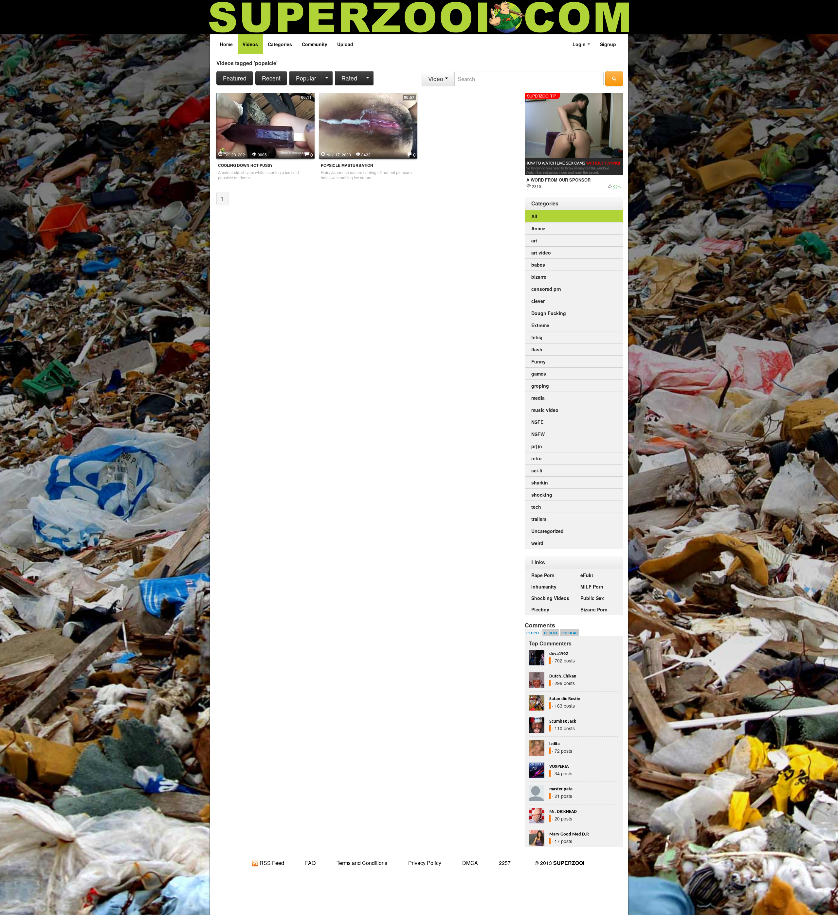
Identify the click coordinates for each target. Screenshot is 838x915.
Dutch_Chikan (562, 676)
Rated (349, 78)
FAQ (310, 863)
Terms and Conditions (362, 863)
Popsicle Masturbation (347, 165)
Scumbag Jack (562, 721)
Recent (271, 78)
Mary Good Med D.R (569, 834)
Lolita (554, 744)
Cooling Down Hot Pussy (245, 165)
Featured (234, 78)
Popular (306, 78)
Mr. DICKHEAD (563, 811)
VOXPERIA (559, 766)
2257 (505, 863)
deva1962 (558, 653)
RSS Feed (271, 863)
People (533, 633)
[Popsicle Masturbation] (368, 125)
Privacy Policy (424, 863)
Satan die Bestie (564, 698)
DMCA (470, 863)
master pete (561, 789)
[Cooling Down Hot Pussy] (265, 125)
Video (436, 79)
